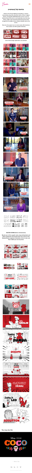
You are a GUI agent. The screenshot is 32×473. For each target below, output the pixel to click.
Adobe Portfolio (18, 470)
